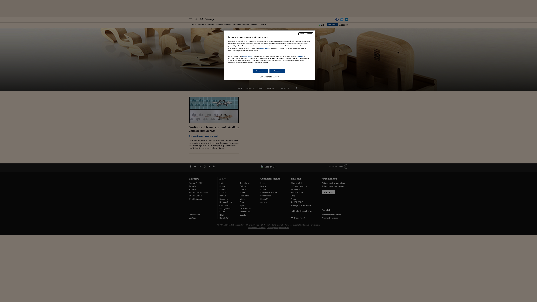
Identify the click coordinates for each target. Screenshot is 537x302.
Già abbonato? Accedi (269, 77)
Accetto (277, 71)
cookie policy (264, 48)
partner (300, 56)
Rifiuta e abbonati (306, 34)
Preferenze (260, 71)
